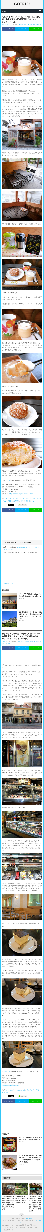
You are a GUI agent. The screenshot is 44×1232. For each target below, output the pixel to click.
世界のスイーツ (7, 1092)
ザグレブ (38, 1090)
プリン (4, 501)
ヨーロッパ (21, 641)
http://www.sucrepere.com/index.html (21, 494)
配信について (8, 1230)
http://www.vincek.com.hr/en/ (11, 1085)
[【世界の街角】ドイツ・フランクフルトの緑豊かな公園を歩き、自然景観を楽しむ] (21, 1189)
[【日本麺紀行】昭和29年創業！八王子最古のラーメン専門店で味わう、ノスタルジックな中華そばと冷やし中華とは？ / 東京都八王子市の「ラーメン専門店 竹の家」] (35, 1189)
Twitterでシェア (22, 28)
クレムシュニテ (20, 1090)
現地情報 (38, 641)
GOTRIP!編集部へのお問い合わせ (26, 1225)
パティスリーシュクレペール (32, 499)
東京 (25, 24)
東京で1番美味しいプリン (29, 501)
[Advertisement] (22, 39)
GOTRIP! (22, 4)
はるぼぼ (4, 641)
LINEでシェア (35, 28)
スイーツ (8, 499)
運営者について (33, 1227)
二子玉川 (16, 501)
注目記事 (29, 24)
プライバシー (8, 1227)
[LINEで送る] (22, 505)
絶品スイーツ (37, 24)
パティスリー (17, 499)
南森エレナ (5, 24)
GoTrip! (7, 480)
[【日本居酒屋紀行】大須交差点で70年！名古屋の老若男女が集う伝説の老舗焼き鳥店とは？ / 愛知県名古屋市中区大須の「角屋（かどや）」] (8, 1189)
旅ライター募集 (21, 1227)
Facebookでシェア (8, 28)
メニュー (5, 11)
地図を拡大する (8, 583)
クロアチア (30, 1090)
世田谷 (10, 501)
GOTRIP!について (7, 1225)
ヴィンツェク (10, 1090)
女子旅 (21, 24)
